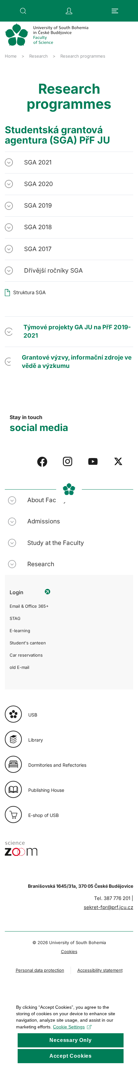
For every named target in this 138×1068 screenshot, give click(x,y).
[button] (23, 10)
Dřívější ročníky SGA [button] (53, 270)
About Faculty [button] (47, 500)
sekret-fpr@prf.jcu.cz (108, 907)
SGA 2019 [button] (38, 205)
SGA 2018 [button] (38, 227)
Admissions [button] (43, 521)
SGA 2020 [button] (38, 184)
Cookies (69, 951)
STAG (15, 618)
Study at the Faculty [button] (55, 543)
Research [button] (40, 564)
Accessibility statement (100, 970)
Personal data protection (40, 970)
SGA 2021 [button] (38, 162)
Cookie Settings (69, 1026)
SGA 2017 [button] (38, 249)
